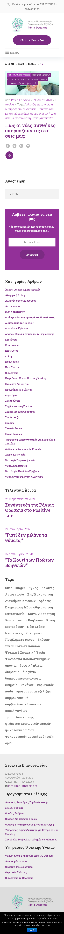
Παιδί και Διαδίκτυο (17, 384)
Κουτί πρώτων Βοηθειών (24, 620)
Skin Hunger (15, 588)
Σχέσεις (43, 79)
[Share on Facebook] (7, 145)
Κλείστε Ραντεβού (32, 40)
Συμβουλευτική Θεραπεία (20, 411)
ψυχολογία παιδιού (19, 730)
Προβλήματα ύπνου (19, 640)
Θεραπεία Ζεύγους (16, 872)
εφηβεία (11, 685)
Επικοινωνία (13, 79)
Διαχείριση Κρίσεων (41, 74)
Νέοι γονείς (12, 361)
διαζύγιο (29, 672)
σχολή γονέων (16, 711)
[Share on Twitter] (14, 145)
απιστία (11, 665)
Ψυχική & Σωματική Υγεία (20, 460)
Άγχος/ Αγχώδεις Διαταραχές (22, 289)
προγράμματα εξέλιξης (33, 691)
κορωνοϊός (11, 350)
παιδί (9, 691)
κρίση (23, 79)
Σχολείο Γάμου (13, 428)
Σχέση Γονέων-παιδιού (22, 646)
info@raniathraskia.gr (22, 786)
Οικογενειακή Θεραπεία (19, 878)
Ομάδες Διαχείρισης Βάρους (21, 819)
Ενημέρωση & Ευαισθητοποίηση (29, 607)
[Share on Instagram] (28, 145)
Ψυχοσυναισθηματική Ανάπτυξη (22, 83)
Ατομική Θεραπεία (16, 861)
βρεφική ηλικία (31, 665)
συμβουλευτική (40, 113)
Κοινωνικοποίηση (41, 614)
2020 (21, 64)
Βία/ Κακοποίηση (15, 311)
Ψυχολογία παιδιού (16, 465)
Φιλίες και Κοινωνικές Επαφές (23, 449)
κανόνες (27, 685)
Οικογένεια (11, 373)
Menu (14, 52)
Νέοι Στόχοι (33, 79)
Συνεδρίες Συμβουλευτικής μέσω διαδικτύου (31, 839)
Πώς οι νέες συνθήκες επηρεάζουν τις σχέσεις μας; (30, 130)
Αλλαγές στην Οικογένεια (20, 300)
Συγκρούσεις (12, 400)
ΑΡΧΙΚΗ (9, 64)
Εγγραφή (32, 254)
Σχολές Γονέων (14, 807)
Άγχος (33, 588)
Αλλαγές (30, 104)
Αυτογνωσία (45, 104)
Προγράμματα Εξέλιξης (18, 389)
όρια (8, 743)
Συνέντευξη (12, 417)
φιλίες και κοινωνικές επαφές (28, 724)
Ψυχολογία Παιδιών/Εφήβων (22, 471)
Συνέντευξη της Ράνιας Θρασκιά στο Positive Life (29, 510)
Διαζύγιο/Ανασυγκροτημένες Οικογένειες (30, 317)
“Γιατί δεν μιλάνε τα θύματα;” (26, 537)
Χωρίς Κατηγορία (15, 454)
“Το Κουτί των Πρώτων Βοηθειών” (29, 562)
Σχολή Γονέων (13, 434)
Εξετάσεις (11, 339)
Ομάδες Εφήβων (14, 813)
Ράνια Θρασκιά (20, 100)
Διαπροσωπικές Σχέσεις (19, 74)
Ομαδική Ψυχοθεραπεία (19, 867)
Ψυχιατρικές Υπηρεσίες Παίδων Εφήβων (29, 855)
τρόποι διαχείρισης (19, 717)
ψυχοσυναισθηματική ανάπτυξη (32, 118)
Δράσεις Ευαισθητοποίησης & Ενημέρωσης (29, 334)
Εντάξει (32, 930)
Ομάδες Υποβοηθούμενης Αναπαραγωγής (29, 824)
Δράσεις (45, 601)
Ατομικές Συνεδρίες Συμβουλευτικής (26, 802)
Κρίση (9, 113)
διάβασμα (12, 672)
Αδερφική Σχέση (15, 295)
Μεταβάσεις (14, 627)
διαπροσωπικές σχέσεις (21, 109)
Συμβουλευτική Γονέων (18, 406)
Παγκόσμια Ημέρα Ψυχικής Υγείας (25, 378)
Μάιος (32, 64)
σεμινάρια (11, 395)
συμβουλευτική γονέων (23, 704)
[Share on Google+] (21, 145)
